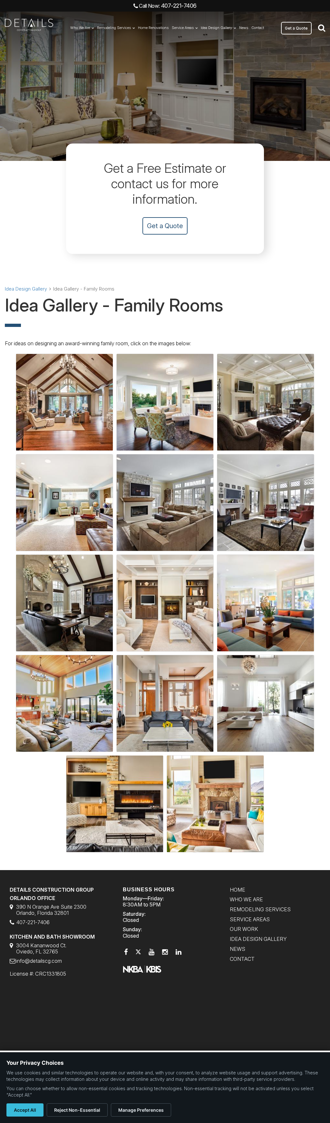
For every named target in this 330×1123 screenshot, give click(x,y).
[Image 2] (165, 402)
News (243, 27)
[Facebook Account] (126, 952)
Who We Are (80, 27)
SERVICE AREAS (250, 919)
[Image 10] (64, 703)
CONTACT (242, 959)
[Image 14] (215, 803)
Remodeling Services (114, 27)
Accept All (25, 1110)
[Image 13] (114, 803)
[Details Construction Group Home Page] (29, 28)
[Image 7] (64, 603)
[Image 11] (165, 703)
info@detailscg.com (39, 961)
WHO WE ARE (246, 899)
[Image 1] (64, 402)
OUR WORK (244, 929)
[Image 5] (165, 502)
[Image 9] (265, 603)
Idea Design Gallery (216, 27)
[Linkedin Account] (178, 952)
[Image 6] (265, 502)
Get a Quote (296, 28)
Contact (257, 27)
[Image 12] (265, 703)
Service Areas (183, 27)
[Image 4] (64, 502)
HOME (237, 889)
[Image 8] (165, 603)
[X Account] (138, 952)
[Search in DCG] (321, 27)
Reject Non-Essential (77, 1110)
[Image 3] (265, 402)
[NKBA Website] (142, 969)
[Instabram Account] (165, 952)
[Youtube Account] (151, 952)
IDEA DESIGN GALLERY (258, 939)
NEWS (237, 949)
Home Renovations (153, 27)
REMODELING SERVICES (260, 909)
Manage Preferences (141, 1110)
